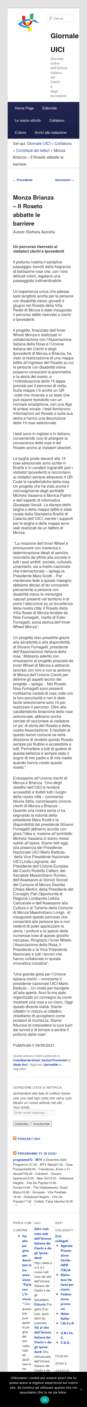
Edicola (40, 1304)
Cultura (20, 132)
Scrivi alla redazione (50, 132)
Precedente (23, 180)
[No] (81, 1389)
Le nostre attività (28, 120)
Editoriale (49, 107)
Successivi (64, 180)
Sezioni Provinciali (54, 1060)
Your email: (21, 1107)
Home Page (24, 107)
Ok (45, 1400)
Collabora (56, 120)
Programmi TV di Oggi (37, 1153)
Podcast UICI (29, 1139)
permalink (51, 1064)
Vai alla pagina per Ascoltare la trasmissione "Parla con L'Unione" (27, 1270)
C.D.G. (65, 1342)
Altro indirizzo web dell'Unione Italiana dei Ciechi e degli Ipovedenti (43, 1243)
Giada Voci (20, 1064)
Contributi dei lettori (26, 1060)
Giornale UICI (39, 143)
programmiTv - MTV (27, 1160)
